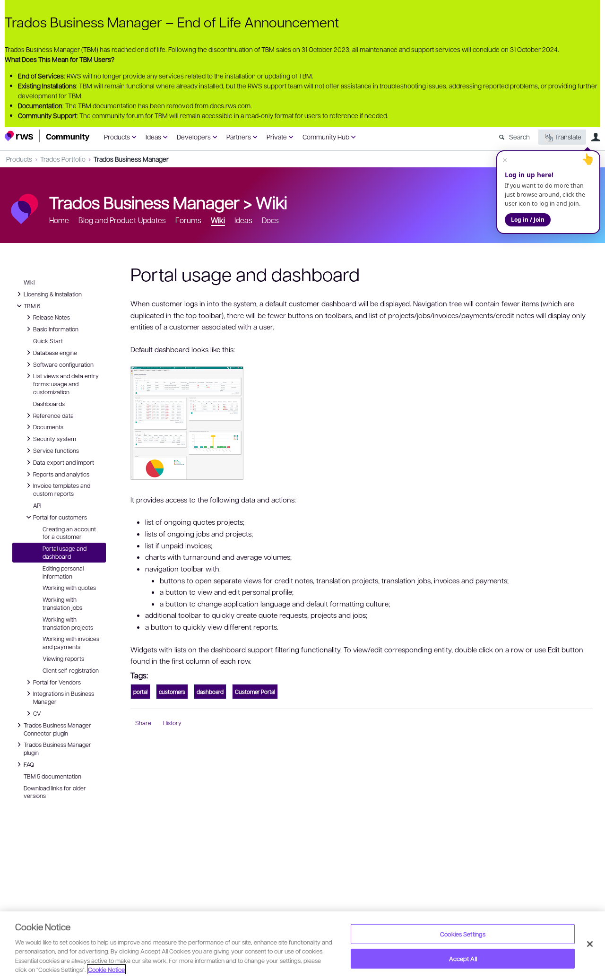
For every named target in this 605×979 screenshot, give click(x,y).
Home (59, 220)
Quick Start (48, 341)
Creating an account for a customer (69, 533)
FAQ (30, 764)
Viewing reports (63, 658)
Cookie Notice (106, 969)
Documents (48, 426)
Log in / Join (527, 220)
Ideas (153, 136)
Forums (188, 220)
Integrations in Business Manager (63, 697)
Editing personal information (63, 572)
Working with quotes (69, 587)
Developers (194, 136)
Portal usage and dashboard (64, 552)
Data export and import (63, 462)
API (37, 505)
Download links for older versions (55, 792)
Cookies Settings (462, 934)
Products (117, 136)
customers (172, 691)
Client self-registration (71, 670)
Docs (270, 220)
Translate (568, 136)
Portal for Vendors (57, 681)
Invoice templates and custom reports (61, 489)
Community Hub (325, 136)
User (595, 137)
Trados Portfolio (63, 159)
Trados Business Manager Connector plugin (57, 728)
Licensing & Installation (53, 293)
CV (39, 713)
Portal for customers (60, 516)
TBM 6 (32, 305)
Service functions (56, 450)
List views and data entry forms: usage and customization (66, 383)
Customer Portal (255, 691)
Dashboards (49, 403)
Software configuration (63, 364)
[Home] (47, 136)
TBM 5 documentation (52, 776)
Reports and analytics (61, 473)
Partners (238, 136)
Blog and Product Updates (122, 220)
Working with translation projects (68, 623)
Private (277, 136)
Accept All (463, 958)
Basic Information (55, 328)
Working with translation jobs (62, 603)
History (172, 723)
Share (143, 723)
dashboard (210, 691)
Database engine (55, 352)
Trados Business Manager (131, 159)
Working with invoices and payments (71, 642)
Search (519, 136)
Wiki (271, 202)
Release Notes (51, 316)
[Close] (589, 944)
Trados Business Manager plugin (57, 748)
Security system (54, 438)
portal (140, 691)
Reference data (53, 415)
